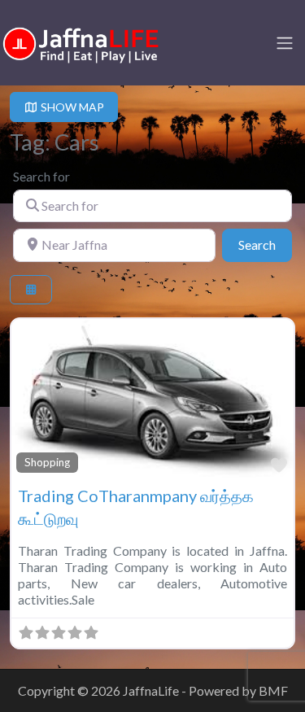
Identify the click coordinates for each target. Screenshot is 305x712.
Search (265, 244)
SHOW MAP (71, 107)
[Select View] (31, 290)
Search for (41, 176)
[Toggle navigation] (284, 43)
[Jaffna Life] (81, 41)
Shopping (47, 462)
